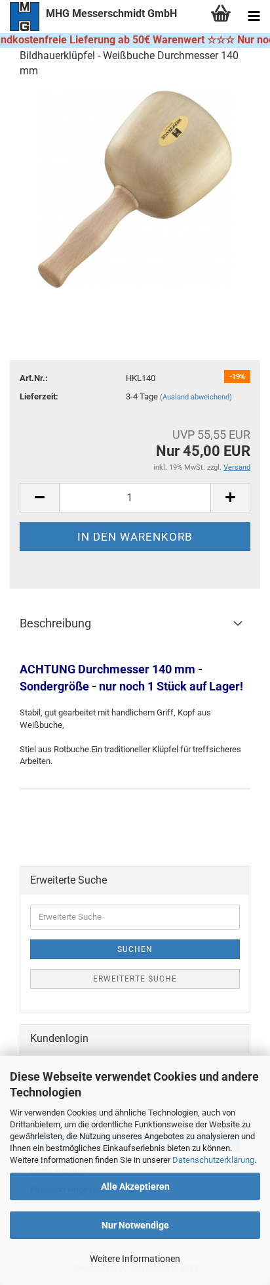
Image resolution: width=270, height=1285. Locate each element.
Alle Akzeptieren (135, 1186)
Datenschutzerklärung (213, 1160)
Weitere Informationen (135, 1258)
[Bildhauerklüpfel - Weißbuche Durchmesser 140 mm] (135, 188)
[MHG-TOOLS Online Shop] (19, 16)
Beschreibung (55, 623)
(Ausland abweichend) (196, 397)
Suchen (135, 949)
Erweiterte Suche (135, 978)
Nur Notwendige (135, 1225)
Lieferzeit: (39, 396)
